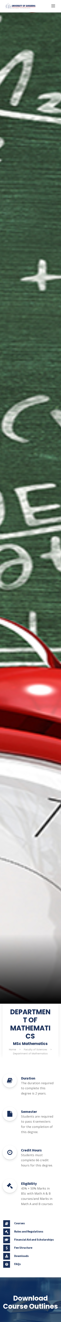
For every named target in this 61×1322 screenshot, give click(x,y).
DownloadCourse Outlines (30, 1302)
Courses (19, 1223)
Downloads (21, 1256)
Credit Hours (31, 1150)
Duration (28, 1078)
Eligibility (29, 1183)
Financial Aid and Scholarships (34, 1239)
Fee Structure (23, 1248)
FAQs (17, 1264)
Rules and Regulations (28, 1231)
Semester (29, 1111)
